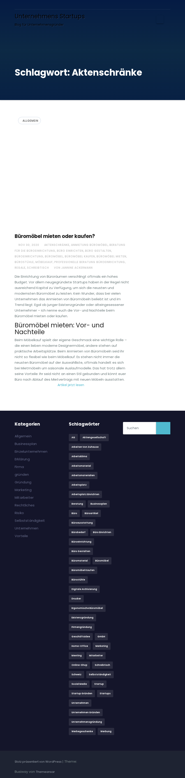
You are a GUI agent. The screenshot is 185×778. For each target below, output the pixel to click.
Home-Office (80, 646)
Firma (19, 466)
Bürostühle (24, 262)
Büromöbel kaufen (80, 256)
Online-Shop (79, 665)
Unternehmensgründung (87, 722)
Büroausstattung (82, 522)
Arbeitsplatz (79, 485)
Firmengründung (82, 627)
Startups (105, 693)
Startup (99, 684)
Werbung (105, 731)
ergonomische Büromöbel (87, 608)
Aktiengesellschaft (94, 437)
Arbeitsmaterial (81, 466)
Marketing (23, 489)
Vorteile (21, 535)
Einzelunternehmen (31, 451)
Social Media (79, 684)
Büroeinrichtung (29, 256)
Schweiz (76, 674)
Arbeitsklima (79, 456)
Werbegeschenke (82, 731)
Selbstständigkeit (30, 520)
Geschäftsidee (81, 636)
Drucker (76, 598)
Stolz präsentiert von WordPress (38, 761)
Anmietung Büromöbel (89, 245)
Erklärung (22, 459)
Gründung (23, 482)
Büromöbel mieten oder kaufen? (55, 236)
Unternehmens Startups (50, 16)
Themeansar (45, 772)
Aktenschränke (56, 245)
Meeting (77, 655)
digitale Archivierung (84, 589)
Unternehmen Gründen (86, 712)
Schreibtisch (38, 268)
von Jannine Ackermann (73, 268)
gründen (22, 474)
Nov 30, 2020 (28, 245)
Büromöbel (54, 256)
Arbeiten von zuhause (85, 447)
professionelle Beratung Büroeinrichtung (89, 262)
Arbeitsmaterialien (83, 475)
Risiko (19, 512)
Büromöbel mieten (111, 256)
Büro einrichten (70, 251)
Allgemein (30, 121)
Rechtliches (25, 505)
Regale (20, 268)
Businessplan (26, 443)
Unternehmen (26, 528)
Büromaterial (80, 560)
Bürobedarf (79, 532)
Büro (74, 513)
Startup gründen (82, 693)
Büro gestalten (98, 251)
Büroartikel (91, 513)
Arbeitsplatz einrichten (85, 494)
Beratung (77, 503)
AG (73, 437)
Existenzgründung (82, 617)
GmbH (101, 636)
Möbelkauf (44, 262)
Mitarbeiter (24, 497)
